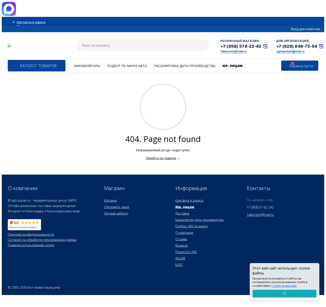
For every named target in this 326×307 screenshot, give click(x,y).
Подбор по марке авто (127, 66)
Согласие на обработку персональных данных (42, 240)
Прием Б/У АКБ (186, 252)
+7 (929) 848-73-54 (296, 46)
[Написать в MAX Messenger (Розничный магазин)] (265, 46)
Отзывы (181, 239)
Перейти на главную (161, 158)
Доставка (182, 213)
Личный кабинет (116, 213)
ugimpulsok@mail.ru (290, 51)
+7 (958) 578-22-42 (240, 46)
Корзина (110, 200)
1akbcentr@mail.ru (233, 51)
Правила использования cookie (31, 245)
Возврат (181, 245)
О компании (184, 232)
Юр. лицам (232, 66)
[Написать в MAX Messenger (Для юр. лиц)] (321, 46)
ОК (285, 293)
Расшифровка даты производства (184, 66)
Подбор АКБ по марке (191, 226)
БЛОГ (179, 265)
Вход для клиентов (305, 29)
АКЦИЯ (180, 258)
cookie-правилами (284, 286)
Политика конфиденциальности (31, 234)
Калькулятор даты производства (199, 220)
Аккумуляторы (87, 66)
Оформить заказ (116, 207)
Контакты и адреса (31, 22)
